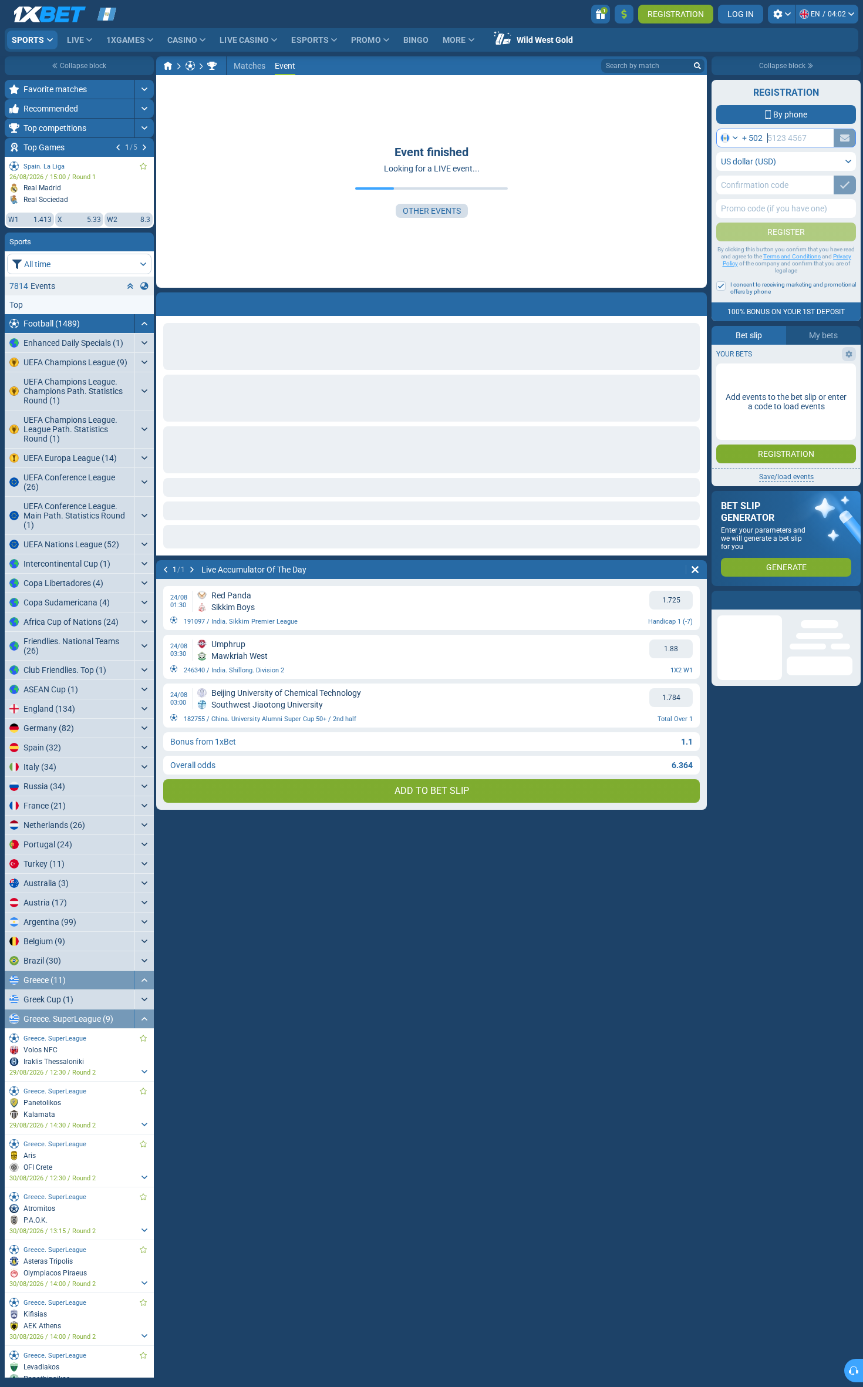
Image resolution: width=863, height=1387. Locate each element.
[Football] (190, 65)
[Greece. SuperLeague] (212, 65)
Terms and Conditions (792, 256)
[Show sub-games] (144, 1071)
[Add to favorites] (143, 166)
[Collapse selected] (130, 286)
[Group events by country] (144, 286)
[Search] (697, 66)
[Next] (144, 147)
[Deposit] (624, 14)
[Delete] (695, 302)
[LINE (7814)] (168, 65)
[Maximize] (144, 89)
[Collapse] (144, 323)
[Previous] (118, 147)
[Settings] (781, 14)
